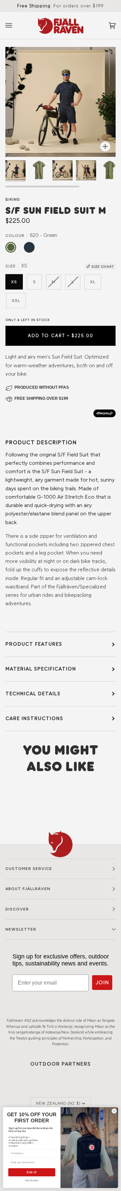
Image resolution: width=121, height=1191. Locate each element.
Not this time (31, 1180)
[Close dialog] (114, 1111)
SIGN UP (32, 1172)
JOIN (102, 982)
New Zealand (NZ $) (58, 1103)
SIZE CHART (102, 266)
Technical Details (33, 693)
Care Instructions (34, 718)
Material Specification (40, 669)
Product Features (33, 644)
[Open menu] (15, 25)
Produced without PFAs (41, 387)
